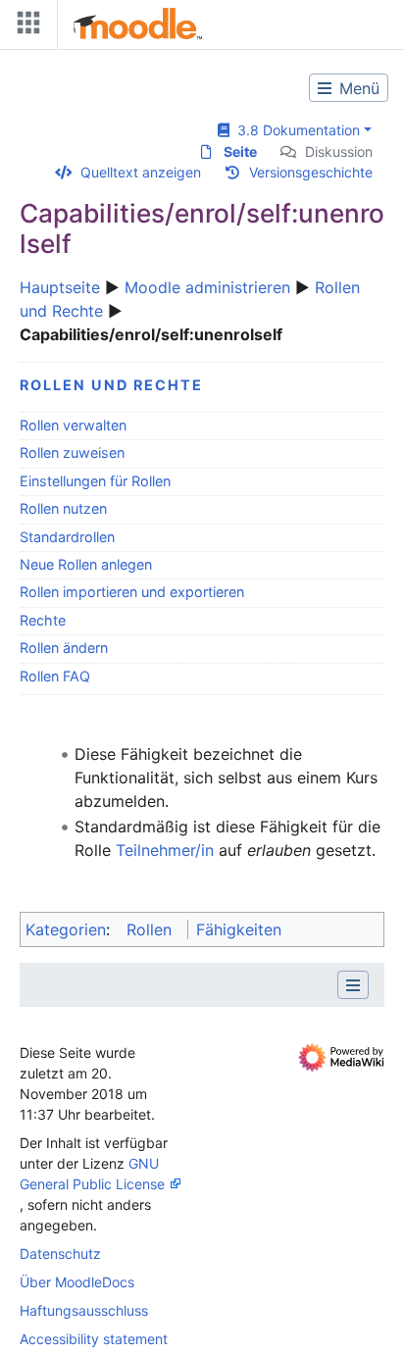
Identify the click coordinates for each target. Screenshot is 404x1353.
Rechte (43, 620)
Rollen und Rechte (111, 384)
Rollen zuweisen (72, 452)
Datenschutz (60, 1253)
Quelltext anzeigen (140, 172)
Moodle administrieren (207, 287)
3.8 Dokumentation (294, 130)
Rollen (149, 929)
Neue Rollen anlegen (86, 564)
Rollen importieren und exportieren (132, 591)
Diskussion (339, 151)
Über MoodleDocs (77, 1282)
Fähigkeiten (238, 929)
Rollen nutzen (63, 508)
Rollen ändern (64, 647)
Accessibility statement (94, 1338)
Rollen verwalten (73, 425)
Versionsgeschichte (311, 172)
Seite (240, 151)
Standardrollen (67, 536)
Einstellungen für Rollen (95, 481)
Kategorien (65, 929)
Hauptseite (60, 287)
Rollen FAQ (55, 676)
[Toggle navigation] (24, 27)
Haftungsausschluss (84, 1310)
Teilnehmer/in (165, 850)
